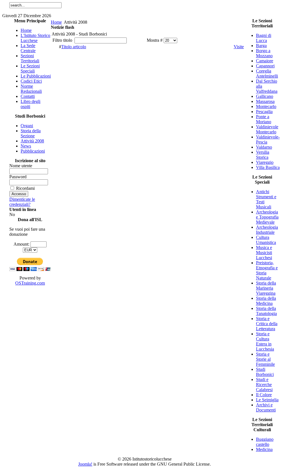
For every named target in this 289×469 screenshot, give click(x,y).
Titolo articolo (73, 46)
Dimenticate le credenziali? (22, 202)
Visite (239, 46)
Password (18, 176)
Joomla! (85, 464)
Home (56, 22)
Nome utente (20, 165)
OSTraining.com (30, 283)
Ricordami (25, 188)
